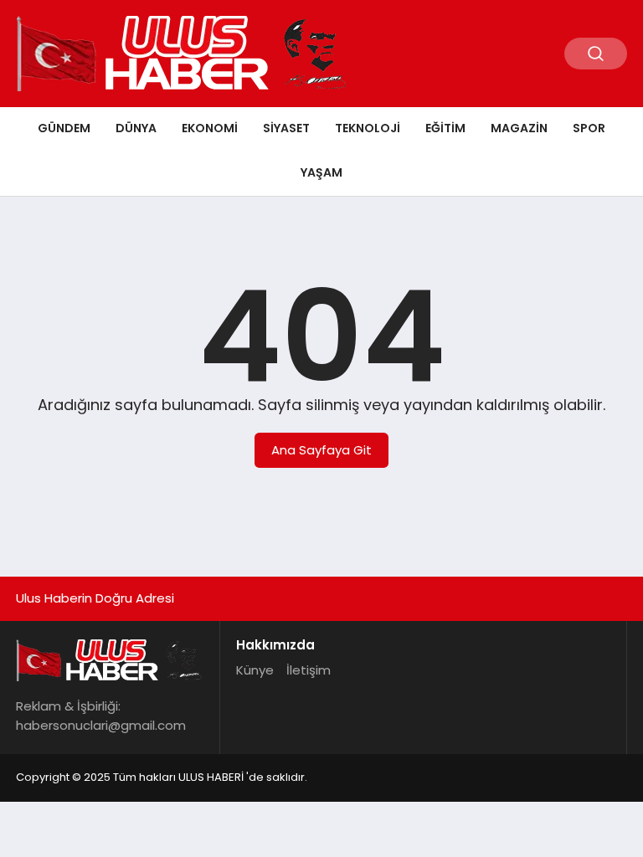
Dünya (136, 128)
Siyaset (286, 128)
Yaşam (321, 172)
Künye (255, 670)
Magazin (519, 128)
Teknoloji (367, 128)
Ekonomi (210, 128)
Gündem (64, 128)
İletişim (308, 670)
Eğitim (445, 128)
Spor (589, 128)
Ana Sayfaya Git (321, 450)
